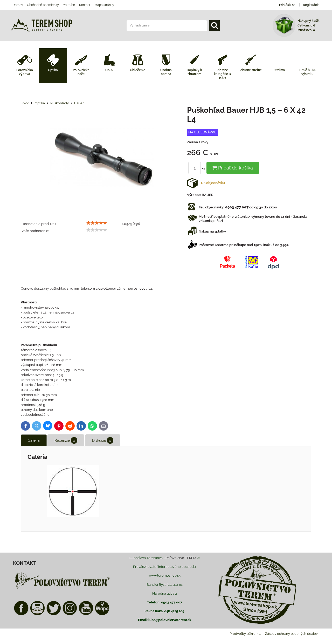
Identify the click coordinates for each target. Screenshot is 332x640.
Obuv (109, 70)
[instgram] (69, 614)
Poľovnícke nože (81, 72)
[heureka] (37, 614)
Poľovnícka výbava (24, 72)
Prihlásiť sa (287, 5)
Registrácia (311, 5)
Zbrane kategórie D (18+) (222, 74)
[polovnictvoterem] (61, 588)
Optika (53, 70)
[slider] (96, 223)
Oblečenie (137, 70)
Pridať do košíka (235, 168)
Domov (17, 5)
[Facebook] (21, 614)
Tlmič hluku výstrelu (307, 72)
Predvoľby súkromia (245, 634)
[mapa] (102, 614)
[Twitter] (53, 614)
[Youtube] (85, 614)
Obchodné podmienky (43, 5)
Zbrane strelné (251, 70)
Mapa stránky (104, 5)
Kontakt (84, 5)
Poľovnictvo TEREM (180, 558)
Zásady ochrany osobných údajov (291, 634)
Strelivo (279, 70)
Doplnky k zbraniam (194, 72)
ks (203, 168)
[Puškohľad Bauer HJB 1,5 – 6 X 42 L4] (102, 158)
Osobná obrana (166, 72)
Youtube (69, 5)
